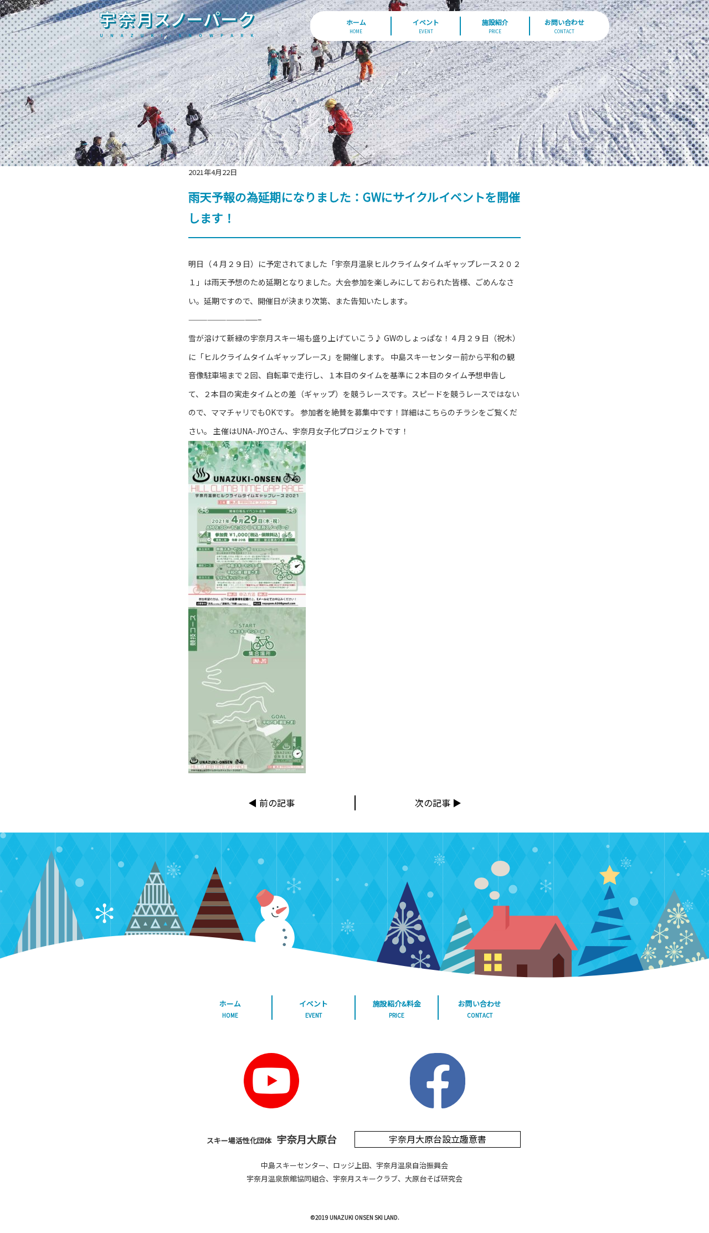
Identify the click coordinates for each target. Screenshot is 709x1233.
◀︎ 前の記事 (271, 802)
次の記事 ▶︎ (438, 802)
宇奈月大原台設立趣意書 (437, 1138)
